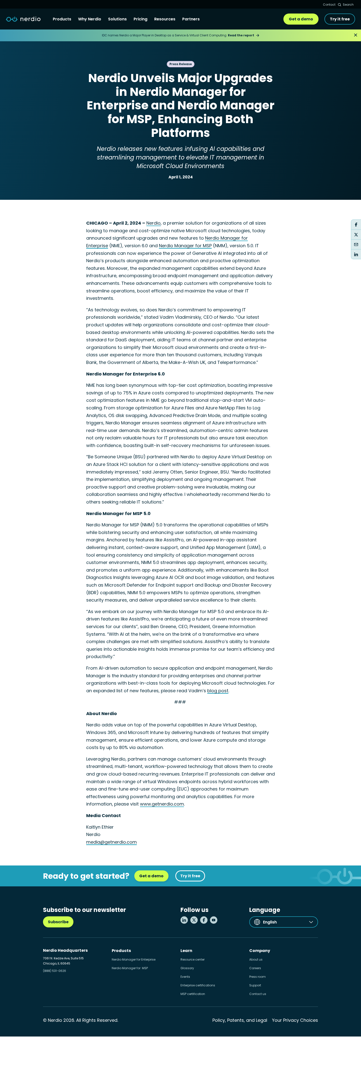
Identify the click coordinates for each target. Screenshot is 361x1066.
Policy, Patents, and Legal (239, 1020)
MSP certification (192, 994)
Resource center (192, 959)
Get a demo (301, 19)
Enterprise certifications (197, 985)
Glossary (187, 968)
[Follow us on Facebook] (204, 920)
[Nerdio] (23, 19)
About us (256, 959)
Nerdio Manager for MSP (130, 968)
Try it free (340, 19)
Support (255, 985)
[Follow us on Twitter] (194, 920)
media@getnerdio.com (111, 842)
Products (62, 19)
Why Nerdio (89, 19)
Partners (191, 19)
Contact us (257, 994)
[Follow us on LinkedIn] (184, 920)
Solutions (117, 19)
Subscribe (58, 922)
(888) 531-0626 (54, 971)
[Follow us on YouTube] (213, 920)
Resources (164, 19)
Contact (329, 4)
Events (185, 977)
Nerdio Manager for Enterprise (133, 959)
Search (348, 4)
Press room (257, 977)
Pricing (140, 19)
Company (259, 950)
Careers (255, 968)
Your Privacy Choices (295, 1020)
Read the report (241, 35)
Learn (186, 950)
